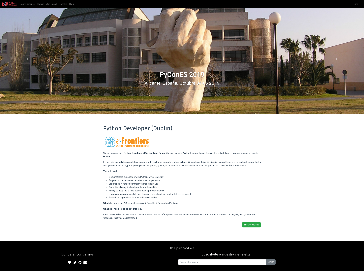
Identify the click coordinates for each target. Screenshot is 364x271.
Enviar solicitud (251, 224)
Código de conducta (182, 248)
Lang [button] (356, 4)
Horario (40, 4)
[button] (27, 59)
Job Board (51, 4)
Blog (71, 4)
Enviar (271, 262)
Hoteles (63, 4)
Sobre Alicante (27, 4)
